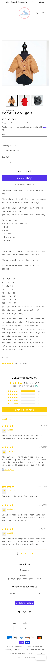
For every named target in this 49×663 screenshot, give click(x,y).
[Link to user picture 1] (8, 474)
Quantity (6, 157)
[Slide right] (46, 101)
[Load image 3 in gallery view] (24, 100)
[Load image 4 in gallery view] (37, 100)
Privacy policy (21, 650)
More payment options (24, 184)
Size (4, 134)
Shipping (5, 123)
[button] (5, 13)
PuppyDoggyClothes (23, 646)
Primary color (9, 146)
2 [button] (21, 553)
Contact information (26, 657)
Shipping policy (35, 653)
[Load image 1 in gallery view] (11, 100)
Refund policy (37, 650)
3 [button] (25, 553)
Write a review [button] (24, 410)
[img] (8, 426)
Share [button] (7, 357)
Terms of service (17, 653)
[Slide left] (3, 101)
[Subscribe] (39, 594)
